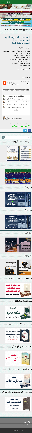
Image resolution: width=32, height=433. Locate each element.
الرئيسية (28, 29)
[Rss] (22, 430)
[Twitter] (19, 430)
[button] (3, 2)
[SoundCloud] (15, 430)
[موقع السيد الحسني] (16, 6)
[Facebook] (20, 430)
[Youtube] (17, 430)
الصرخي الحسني (27, 123)
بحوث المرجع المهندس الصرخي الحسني (15, 123)
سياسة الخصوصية (27, 424)
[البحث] (3, 137)
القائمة (7, 2)
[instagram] (13, 430)
